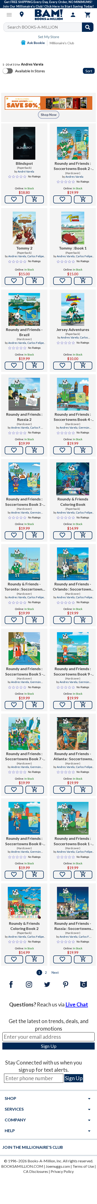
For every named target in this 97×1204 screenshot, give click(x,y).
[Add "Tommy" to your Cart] (83, 281)
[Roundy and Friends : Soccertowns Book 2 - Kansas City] (72, 143)
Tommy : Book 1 (73, 248)
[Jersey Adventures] (72, 309)
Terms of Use (83, 1166)
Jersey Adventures (72, 329)
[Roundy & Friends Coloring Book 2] (24, 903)
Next (55, 972)
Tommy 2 (24, 248)
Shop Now (49, 115)
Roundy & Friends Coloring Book (72, 501)
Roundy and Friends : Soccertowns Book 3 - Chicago (24, 502)
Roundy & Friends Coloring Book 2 (24, 926)
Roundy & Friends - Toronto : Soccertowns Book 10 (24, 587)
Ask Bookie (36, 43)
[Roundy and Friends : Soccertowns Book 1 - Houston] (72, 818)
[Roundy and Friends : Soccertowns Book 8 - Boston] (24, 818)
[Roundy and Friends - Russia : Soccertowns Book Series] (72, 903)
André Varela (26, 171)
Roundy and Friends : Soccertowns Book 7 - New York (24, 756)
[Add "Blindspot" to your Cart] (34, 199)
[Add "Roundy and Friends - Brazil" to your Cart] (34, 366)
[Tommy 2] (24, 228)
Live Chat (76, 1004)
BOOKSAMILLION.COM (22, 1166)
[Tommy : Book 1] (72, 228)
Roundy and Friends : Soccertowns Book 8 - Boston (24, 841)
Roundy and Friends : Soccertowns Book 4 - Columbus (73, 417)
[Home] (48, 14)
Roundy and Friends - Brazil (24, 332)
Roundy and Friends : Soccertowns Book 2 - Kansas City (73, 166)
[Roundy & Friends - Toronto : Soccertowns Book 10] (24, 563)
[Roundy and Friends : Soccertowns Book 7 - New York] (24, 733)
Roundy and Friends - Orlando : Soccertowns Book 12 (73, 587)
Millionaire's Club (62, 43)
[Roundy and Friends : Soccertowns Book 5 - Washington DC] (24, 648)
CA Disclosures (35, 1171)
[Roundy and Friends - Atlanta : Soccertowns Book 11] (72, 733)
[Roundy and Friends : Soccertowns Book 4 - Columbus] (72, 394)
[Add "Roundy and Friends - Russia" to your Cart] (83, 959)
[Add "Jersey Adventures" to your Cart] (83, 366)
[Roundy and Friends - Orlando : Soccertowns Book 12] (72, 563)
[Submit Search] (87, 27)
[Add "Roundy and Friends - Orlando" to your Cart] (83, 620)
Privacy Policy (62, 1171)
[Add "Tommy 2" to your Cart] (34, 281)
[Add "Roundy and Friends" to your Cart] (83, 199)
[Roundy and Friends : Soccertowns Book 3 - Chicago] (24, 478)
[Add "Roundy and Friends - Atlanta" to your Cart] (83, 790)
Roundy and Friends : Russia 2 (24, 417)
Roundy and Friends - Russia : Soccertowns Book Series (72, 926)
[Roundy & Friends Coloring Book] (72, 478)
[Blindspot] (24, 143)
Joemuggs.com (58, 1166)
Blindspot (24, 163)
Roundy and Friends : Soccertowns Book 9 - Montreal (73, 671)
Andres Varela (74, 176)
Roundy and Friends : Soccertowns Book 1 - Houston (73, 841)
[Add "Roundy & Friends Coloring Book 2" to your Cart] (34, 959)
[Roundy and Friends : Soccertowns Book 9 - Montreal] (72, 648)
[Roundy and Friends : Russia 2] (24, 394)
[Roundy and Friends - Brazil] (24, 309)
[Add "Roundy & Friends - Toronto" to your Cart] (34, 620)
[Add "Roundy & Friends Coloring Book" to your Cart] (83, 535)
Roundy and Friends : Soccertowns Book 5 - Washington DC (24, 671)
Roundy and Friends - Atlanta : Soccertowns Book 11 (72, 756)
